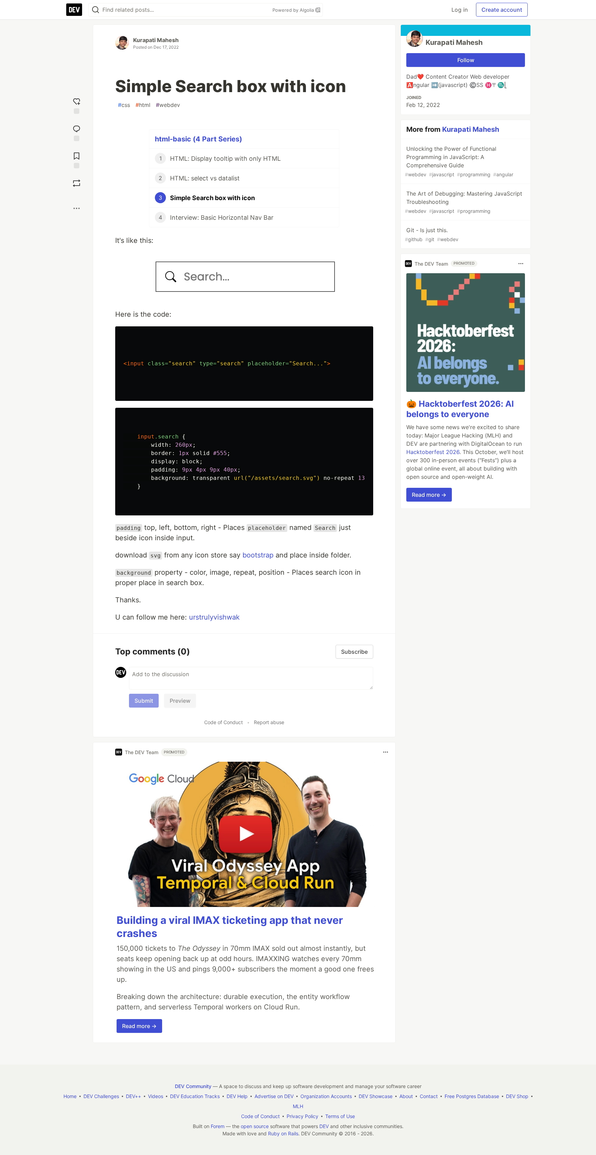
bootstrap (258, 555)
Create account (501, 9)
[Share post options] (76, 208)
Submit (144, 700)
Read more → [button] (139, 1026)
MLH (298, 1106)
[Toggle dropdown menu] (385, 752)
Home (70, 1096)
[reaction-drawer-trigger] (77, 105)
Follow (465, 60)
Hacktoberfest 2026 (432, 451)
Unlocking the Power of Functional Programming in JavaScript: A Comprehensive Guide (459, 161)
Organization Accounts (326, 1096)
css (124, 104)
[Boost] (77, 183)
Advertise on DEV (274, 1096)
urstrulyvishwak (214, 617)
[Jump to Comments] (77, 132)
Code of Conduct (223, 722)
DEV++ (133, 1096)
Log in (459, 9)
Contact (429, 1096)
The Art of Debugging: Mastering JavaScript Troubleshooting (463, 202)
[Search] (95, 9)
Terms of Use (340, 1116)
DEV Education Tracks (195, 1096)
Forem (218, 1126)
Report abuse (269, 722)
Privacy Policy (302, 1116)
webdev (168, 104)
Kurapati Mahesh (156, 40)
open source (255, 1126)
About (406, 1096)
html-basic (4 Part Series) (198, 139)
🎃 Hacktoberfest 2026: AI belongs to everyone (460, 409)
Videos (155, 1096)
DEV (324, 1126)
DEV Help (237, 1096)
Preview (180, 700)
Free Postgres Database (472, 1096)
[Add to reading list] (77, 159)
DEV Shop (517, 1096)
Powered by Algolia (293, 10)
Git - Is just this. (431, 234)
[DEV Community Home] (74, 10)
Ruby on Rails (283, 1133)
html (143, 104)
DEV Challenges (101, 1096)
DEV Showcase (376, 1096)
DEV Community (193, 1086)
